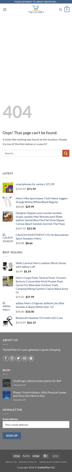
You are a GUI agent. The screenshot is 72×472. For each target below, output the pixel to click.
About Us (11, 462)
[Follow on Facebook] (6, 358)
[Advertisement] (36, 51)
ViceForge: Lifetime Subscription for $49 (37, 380)
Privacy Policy (28, 462)
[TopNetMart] (36, 9)
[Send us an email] (25, 358)
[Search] (60, 9)
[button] (5, 9)
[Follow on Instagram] (12, 358)
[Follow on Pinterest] (31, 358)
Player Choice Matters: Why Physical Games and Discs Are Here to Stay (39, 394)
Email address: (10, 419)
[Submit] (65, 153)
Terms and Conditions (53, 462)
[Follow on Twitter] (18, 358)
